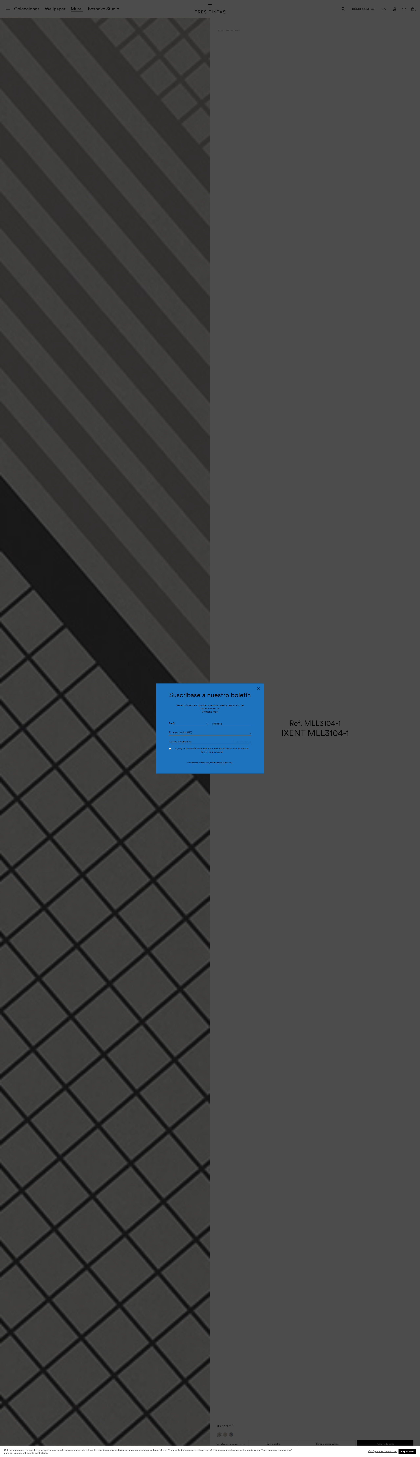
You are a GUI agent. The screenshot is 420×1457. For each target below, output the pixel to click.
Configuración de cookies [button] (382, 1451)
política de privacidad (224, 763)
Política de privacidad (211, 752)
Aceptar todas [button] (407, 1451)
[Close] (258, 688)
